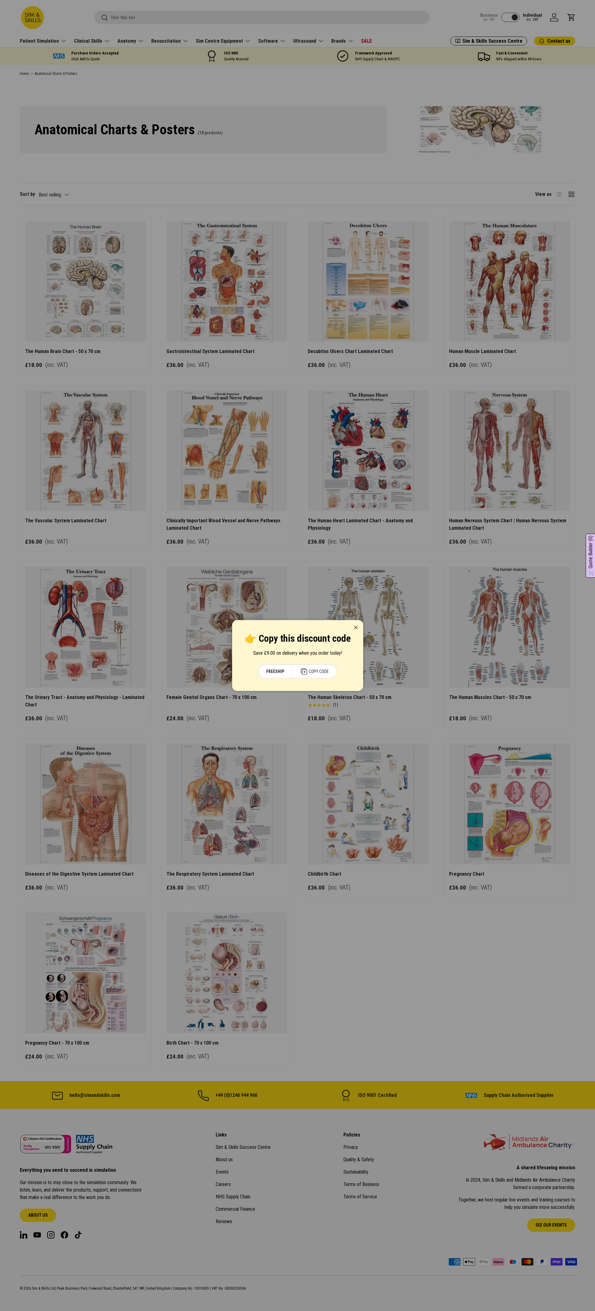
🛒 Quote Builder (590, 556)
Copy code (319, 671)
